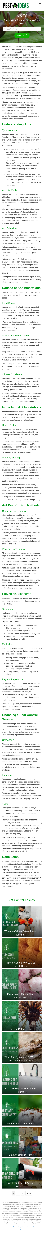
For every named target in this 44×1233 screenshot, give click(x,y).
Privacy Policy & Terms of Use (21, 1227)
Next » (29, 1193)
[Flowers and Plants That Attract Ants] (22, 984)
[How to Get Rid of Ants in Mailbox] (22, 1173)
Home (8, 1227)
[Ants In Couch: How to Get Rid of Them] (22, 953)
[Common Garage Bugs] (22, 1142)
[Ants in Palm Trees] (22, 1016)
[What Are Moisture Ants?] (22, 1110)
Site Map (22, 1230)
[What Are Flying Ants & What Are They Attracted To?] (22, 1047)
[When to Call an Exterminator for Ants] (22, 921)
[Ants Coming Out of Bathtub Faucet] (22, 1079)
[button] (22, 35)
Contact (35, 1227)
